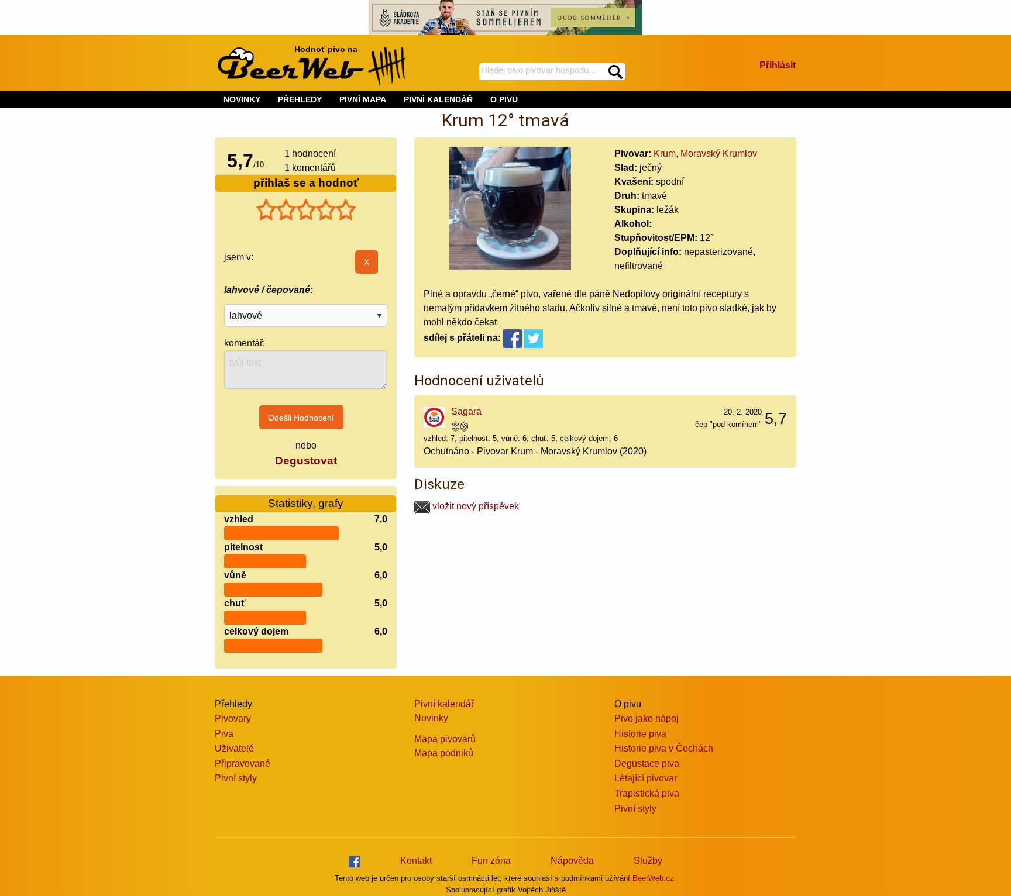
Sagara (466, 411)
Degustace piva (646, 764)
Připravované (242, 764)
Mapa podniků (443, 753)
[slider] (306, 210)
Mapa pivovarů (445, 739)
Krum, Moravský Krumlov (705, 153)
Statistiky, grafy (305, 503)
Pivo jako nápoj (646, 718)
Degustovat (306, 460)
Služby (648, 861)
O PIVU (504, 99)
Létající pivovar (645, 778)
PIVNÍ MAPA (362, 99)
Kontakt (416, 861)
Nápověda (572, 861)
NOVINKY (241, 99)
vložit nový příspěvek (474, 506)
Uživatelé (234, 748)
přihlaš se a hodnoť (306, 183)
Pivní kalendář (444, 704)
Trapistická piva (646, 793)
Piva (224, 734)
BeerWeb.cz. (654, 878)
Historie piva (640, 734)
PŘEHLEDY (300, 99)
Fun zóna (491, 861)
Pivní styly (236, 778)
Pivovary (233, 718)
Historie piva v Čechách (663, 748)
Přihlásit (777, 65)
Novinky (431, 718)
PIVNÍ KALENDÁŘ (438, 99)
